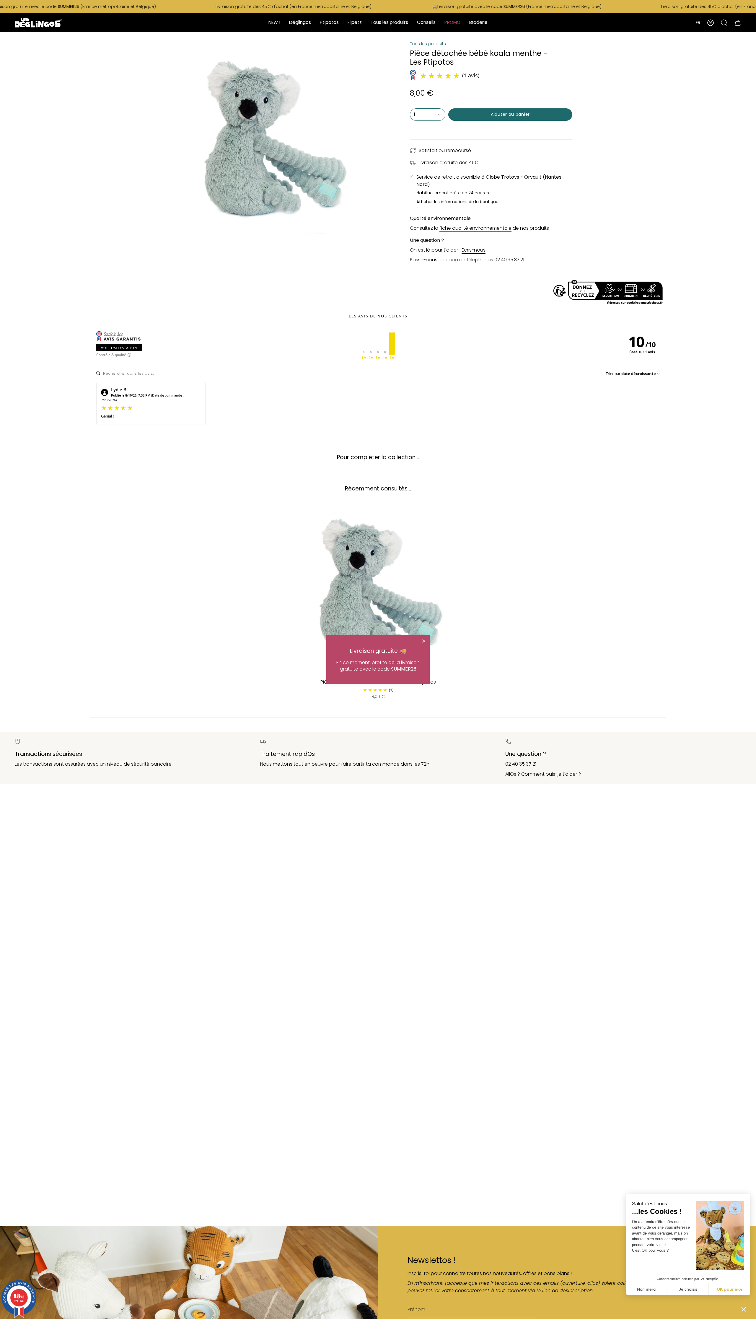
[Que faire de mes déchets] (378, 293)
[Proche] (424, 641)
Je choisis (688, 1289)
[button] (744, 1309)
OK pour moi (729, 1289)
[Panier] (737, 22)
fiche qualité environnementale (475, 228)
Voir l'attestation (119, 347)
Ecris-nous (473, 250)
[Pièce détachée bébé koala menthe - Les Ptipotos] (378, 588)
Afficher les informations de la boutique (457, 202)
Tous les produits (428, 44)
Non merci (646, 1289)
